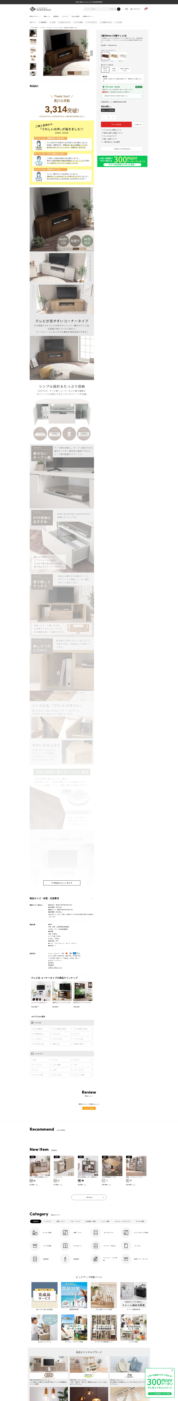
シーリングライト (92, 22)
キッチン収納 (79, 22)
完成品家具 (43, 22)
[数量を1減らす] (103, 117)
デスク (75, 1064)
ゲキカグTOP (34, 27)
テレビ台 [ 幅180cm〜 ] (37, 1034)
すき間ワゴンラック (107, 22)
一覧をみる (89, 1197)
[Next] (91, 53)
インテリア (42, 27)
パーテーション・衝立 (37, 1074)
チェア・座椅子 (57, 1064)
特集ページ (47, 16)
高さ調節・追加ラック (79, 1044)
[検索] (118, 9)
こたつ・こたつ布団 (79, 1074)
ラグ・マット (35, 1069)
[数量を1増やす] (113, 117)
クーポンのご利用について (112, 130)
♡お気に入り (138, 124)
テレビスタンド (57, 1034)
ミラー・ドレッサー (79, 1069)
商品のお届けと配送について (113, 133)
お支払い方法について (55, 967)
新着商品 (56, 16)
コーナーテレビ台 (57, 27)
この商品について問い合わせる (121, 148)
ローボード (77, 1034)
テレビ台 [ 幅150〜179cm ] (81, 1029)
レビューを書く (89, 1108)
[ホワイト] (123, 56)
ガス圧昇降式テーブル (109, 1177)
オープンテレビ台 (57, 1039)
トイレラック (58, 1177)
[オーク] (114, 56)
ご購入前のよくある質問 (111, 142)
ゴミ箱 (53, 22)
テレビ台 (119, 22)
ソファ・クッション (37, 1064)
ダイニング (77, 1059)
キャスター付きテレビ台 (38, 1044)
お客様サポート (87, 16)
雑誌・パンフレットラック (134, 1177)
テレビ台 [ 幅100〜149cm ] (59, 1029)
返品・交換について (110, 139)
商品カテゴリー (34, 16)
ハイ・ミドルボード (37, 1039)
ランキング (65, 16)
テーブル (55, 1059)
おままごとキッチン (65, 22)
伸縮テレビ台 (56, 1044)
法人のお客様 (75, 16)
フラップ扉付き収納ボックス (39, 1177)
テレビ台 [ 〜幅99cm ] (37, 1029)
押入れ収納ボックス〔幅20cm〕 (88, 1177)
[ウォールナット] (105, 56)
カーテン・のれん (57, 1074)
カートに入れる (116, 124)
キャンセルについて (110, 136)
